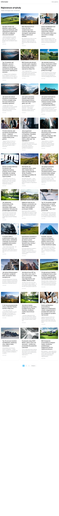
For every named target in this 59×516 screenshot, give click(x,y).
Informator (4, 2)
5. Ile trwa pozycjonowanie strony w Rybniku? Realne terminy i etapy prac (9, 307)
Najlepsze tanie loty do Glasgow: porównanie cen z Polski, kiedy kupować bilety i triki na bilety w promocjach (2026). (29, 206)
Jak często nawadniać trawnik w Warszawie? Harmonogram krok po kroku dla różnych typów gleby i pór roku (29, 100)
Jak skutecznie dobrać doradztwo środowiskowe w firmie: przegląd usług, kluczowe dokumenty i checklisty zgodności (9, 100)
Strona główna (55, 1)
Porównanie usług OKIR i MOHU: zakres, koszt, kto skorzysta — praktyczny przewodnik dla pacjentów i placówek (29, 344)
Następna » (33, 365)
